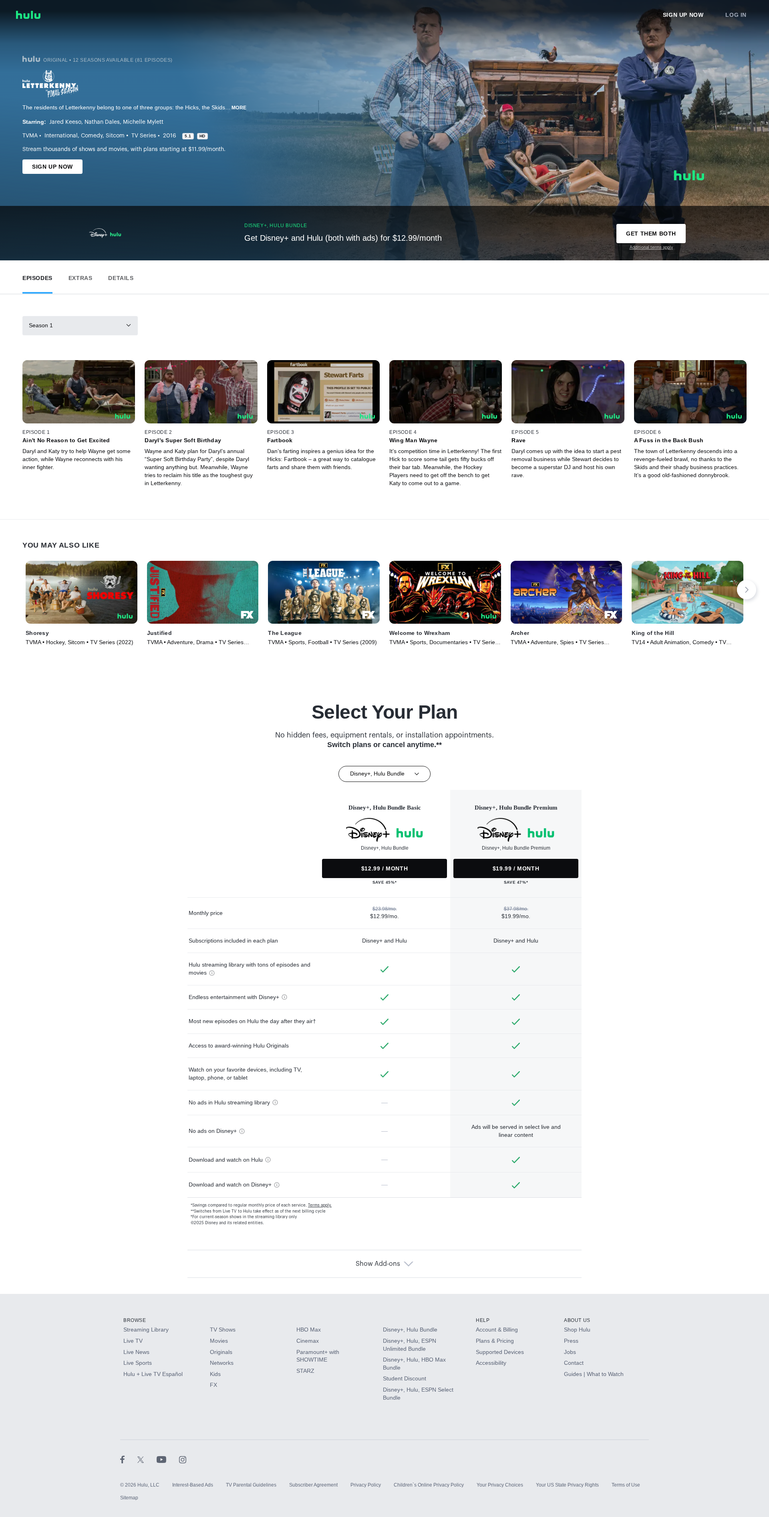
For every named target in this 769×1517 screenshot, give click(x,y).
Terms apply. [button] (320, 1205)
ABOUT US (577, 1320)
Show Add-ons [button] (378, 1264)
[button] (37, 276)
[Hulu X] (147, 1459)
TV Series (143, 136)
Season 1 (41, 325)
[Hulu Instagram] (182, 1459)
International (61, 136)
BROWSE (134, 1320)
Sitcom (115, 136)
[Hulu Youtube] (168, 1459)
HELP (482, 1320)
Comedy (92, 136)
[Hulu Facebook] (128, 1459)
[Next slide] (746, 589)
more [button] (239, 108)
